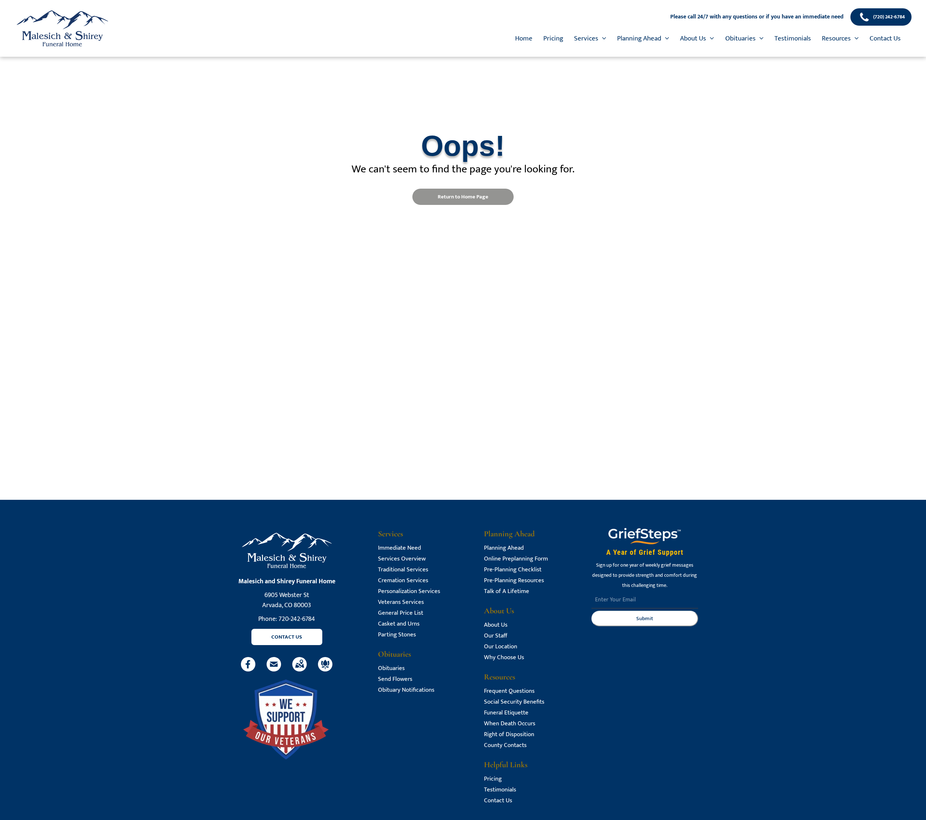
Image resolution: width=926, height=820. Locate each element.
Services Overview (402, 558)
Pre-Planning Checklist (512, 569)
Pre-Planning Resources (514, 580)
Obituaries (391, 668)
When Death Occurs (509, 723)
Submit (644, 618)
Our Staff (495, 635)
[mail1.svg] (274, 669)
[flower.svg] (325, 669)
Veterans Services (401, 602)
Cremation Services (403, 580)
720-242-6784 (297, 619)
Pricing (493, 778)
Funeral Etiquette (506, 712)
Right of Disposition (509, 734)
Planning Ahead (504, 548)
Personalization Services (409, 591)
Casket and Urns (399, 623)
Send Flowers (395, 679)
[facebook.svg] (248, 669)
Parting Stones (397, 634)
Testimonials (500, 789)
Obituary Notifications (406, 690)
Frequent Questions (509, 691)
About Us (495, 625)
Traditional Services (403, 569)
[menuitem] (524, 38)
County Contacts (505, 745)
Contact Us (498, 800)
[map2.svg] (299, 669)
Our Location (500, 646)
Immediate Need (399, 548)
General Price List (400, 613)
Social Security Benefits (514, 702)
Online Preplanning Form (516, 558)
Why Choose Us (504, 657)
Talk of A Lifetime (506, 591)
